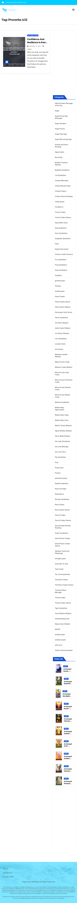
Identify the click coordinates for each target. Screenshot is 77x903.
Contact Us (7, 873)
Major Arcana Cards (62, 362)
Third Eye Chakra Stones (64, 585)
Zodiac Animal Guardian (64, 650)
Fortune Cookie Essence (64, 254)
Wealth (57, 629)
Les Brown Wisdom (62, 333)
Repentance (59, 494)
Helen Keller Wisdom (62, 307)
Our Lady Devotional (62, 441)
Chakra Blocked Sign (62, 186)
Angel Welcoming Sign (63, 139)
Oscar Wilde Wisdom (62, 436)
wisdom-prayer (60, 640)
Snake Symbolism (61, 533)
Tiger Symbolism (61, 608)
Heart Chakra (60, 296)
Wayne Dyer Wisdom (62, 624)
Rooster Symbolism (62, 499)
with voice (58, 645)
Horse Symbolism (61, 317)
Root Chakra (59, 504)
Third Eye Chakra (61, 579)
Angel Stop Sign (61, 134)
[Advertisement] (64, 61)
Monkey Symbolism (62, 402)
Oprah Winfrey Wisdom (63, 431)
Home (5, 869)
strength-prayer (60, 558)
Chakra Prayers (60, 191)
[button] (73, 9)
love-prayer (59, 349)
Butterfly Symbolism (62, 170)
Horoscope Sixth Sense (63, 312)
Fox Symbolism (60, 259)
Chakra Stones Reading (63, 196)
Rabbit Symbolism (61, 483)
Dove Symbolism (61, 233)
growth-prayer (60, 281)
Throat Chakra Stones (63, 603)
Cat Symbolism (60, 175)
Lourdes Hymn (60, 344)
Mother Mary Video (62, 415)
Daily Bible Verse (33, 35)
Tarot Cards (59, 569)
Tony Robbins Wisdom (63, 613)
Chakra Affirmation (61, 180)
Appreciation (59, 152)
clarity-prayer (59, 202)
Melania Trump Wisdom (63, 367)
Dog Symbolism (61, 228)
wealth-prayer (60, 634)
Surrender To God (61, 564)
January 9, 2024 (35, 46)
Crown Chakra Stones (63, 217)
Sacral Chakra (60, 515)
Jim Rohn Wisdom (61, 323)
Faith (57, 244)
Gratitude (58, 275)
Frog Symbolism (61, 265)
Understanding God (62, 619)
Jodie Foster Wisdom (62, 328)
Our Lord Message (61, 446)
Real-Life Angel (60, 489)
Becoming (58, 157)
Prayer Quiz (59, 468)
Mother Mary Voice (61, 420)
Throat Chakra (60, 597)
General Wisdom (61, 270)
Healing (58, 286)
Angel (57, 111)
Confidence (59, 207)
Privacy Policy (8, 877)
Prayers (58, 473)
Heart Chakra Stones (62, 302)
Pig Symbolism (60, 457)
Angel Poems (60, 129)
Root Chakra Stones (62, 510)
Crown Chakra (60, 212)
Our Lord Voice (60, 452)
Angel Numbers (60, 123)
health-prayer (60, 291)
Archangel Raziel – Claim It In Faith (68, 710)
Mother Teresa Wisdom (63, 425)
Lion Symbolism (61, 339)
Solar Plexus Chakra (62, 538)
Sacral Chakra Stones (63, 520)
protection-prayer (61, 478)
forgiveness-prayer (62, 249)
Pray (56, 462)
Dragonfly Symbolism (63, 238)
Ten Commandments (62, 574)
